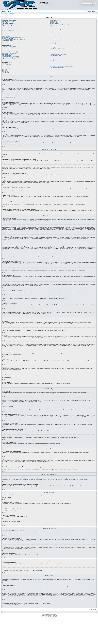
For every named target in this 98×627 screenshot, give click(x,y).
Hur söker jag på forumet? (54, 43)
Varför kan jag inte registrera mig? (8, 23)
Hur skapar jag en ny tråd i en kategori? (9, 46)
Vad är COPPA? (5, 22)
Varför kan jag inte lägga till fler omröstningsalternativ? (11, 51)
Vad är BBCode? (5, 63)
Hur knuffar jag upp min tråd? (7, 59)
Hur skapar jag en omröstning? (7, 49)
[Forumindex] (20, 5)
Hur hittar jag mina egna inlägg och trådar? (57, 48)
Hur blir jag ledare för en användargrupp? (57, 25)
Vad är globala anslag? (6, 68)
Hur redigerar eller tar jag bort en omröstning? (10, 52)
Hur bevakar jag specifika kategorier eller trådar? (58, 53)
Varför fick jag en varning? (6, 55)
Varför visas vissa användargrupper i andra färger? (59, 26)
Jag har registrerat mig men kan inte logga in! (10, 24)
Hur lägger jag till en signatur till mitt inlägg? (9, 48)
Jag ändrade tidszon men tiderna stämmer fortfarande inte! (12, 37)
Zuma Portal (51, 614)
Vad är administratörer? (54, 21)
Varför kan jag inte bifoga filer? (7, 54)
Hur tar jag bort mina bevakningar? (56, 55)
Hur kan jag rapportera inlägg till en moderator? (10, 56)
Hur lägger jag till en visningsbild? (8, 40)
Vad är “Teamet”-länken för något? (56, 29)
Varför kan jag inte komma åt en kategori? (9, 53)
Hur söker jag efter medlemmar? (55, 47)
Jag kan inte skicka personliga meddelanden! (58, 32)
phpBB (44, 615)
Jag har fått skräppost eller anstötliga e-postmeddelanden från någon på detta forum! (64, 35)
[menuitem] (9, 11)
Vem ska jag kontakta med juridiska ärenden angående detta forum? (62, 66)
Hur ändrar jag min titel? (6, 41)
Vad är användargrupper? (54, 23)
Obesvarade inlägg (4, 14)
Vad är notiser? (4, 70)
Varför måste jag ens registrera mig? (8, 21)
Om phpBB (89, 579)
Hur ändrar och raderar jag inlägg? (8, 47)
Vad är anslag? (4, 69)
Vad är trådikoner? (5, 72)
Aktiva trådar (11, 14)
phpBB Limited (33, 579)
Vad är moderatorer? (53, 22)
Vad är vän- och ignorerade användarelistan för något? (59, 38)
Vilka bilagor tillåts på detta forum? (56, 59)
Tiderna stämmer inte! (6, 36)
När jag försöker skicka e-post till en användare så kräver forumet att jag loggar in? (16, 42)
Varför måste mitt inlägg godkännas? (8, 58)
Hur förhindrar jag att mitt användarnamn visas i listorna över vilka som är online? (16, 35)
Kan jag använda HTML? (6, 64)
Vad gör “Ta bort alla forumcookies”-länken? (9, 30)
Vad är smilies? (4, 65)
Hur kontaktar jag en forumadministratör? (57, 67)
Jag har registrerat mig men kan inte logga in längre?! (11, 26)
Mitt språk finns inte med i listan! (7, 38)
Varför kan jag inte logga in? (7, 25)
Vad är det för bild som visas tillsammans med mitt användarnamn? (13, 39)
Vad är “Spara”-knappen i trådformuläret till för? (10, 57)
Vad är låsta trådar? (5, 71)
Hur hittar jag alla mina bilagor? (55, 60)
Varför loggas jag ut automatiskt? (8, 29)
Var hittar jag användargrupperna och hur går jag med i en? (60, 24)
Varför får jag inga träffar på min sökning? (57, 44)
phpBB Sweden (50, 616)
